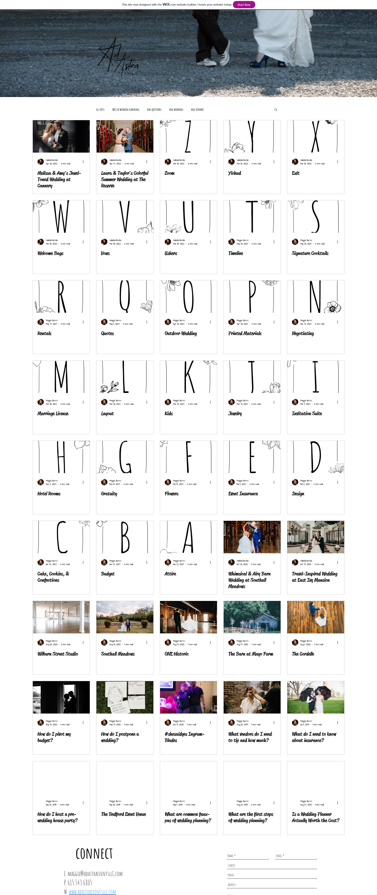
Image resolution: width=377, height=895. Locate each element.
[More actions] (84, 161)
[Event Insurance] (252, 457)
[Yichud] (252, 136)
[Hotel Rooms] (61, 457)
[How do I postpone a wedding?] (124, 697)
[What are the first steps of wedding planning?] (252, 777)
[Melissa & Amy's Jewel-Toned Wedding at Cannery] (61, 136)
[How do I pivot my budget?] (61, 697)
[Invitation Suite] (315, 377)
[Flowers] (188, 457)
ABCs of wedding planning (125, 109)
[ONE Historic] (188, 617)
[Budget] (124, 537)
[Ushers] (188, 216)
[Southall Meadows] (124, 617)
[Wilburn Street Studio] (61, 617)
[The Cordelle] (315, 617)
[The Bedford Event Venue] (124, 777)
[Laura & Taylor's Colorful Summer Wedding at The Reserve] (124, 136)
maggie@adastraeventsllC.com (95, 873)
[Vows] (124, 216)
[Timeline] (252, 216)
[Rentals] (61, 296)
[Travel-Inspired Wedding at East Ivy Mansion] (315, 537)
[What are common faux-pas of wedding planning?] (188, 777)
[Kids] (188, 377)
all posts (100, 109)
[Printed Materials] (252, 296)
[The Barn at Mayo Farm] (252, 617)
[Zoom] (188, 136)
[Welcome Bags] (61, 216)
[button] (276, 110)
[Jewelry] (252, 377)
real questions (154, 109)
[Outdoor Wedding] (188, 296)
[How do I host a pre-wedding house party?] (61, 777)
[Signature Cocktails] (315, 216)
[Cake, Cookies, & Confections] (61, 537)
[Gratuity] (124, 457)
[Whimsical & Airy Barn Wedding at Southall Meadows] (252, 537)
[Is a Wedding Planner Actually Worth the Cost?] (315, 777)
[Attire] (188, 537)
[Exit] (315, 136)
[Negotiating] (315, 296)
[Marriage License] (61, 377)
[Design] (315, 457)
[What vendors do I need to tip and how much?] (252, 697)
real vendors (197, 109)
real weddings (176, 109)
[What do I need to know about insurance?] (315, 697)
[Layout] (124, 377)
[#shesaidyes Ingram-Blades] (188, 697)
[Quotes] (124, 296)
